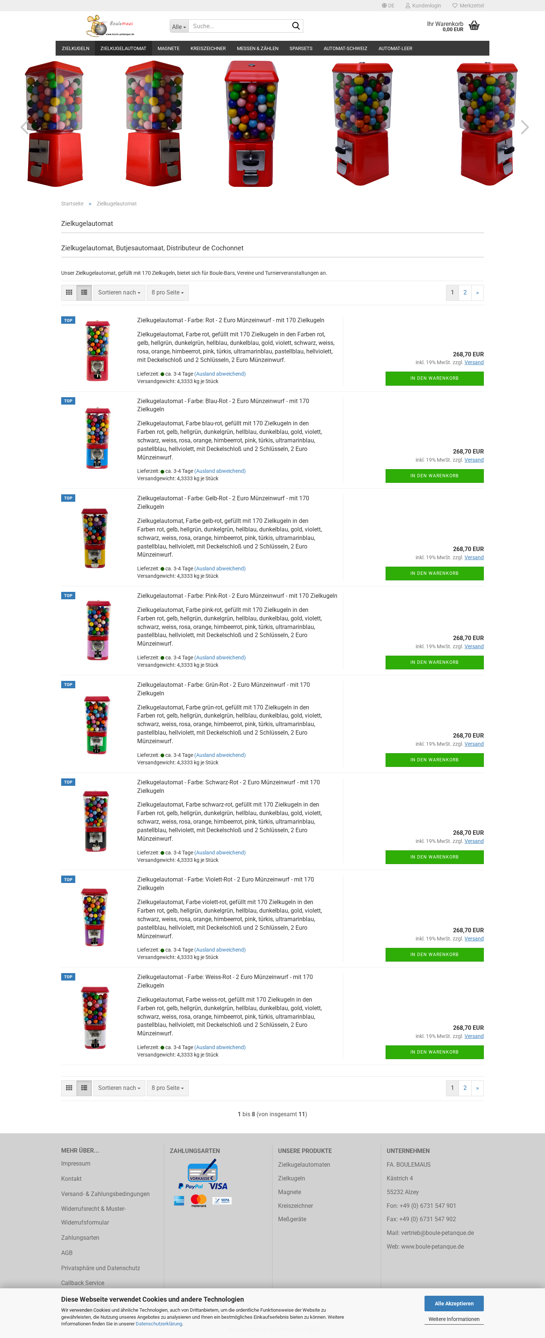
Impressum (75, 1163)
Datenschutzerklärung (159, 1324)
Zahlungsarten (80, 1237)
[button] (388, 5)
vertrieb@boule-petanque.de (437, 1232)
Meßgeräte (292, 1219)
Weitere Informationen (454, 1319)
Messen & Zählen (257, 48)
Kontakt (71, 1178)
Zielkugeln (75, 48)
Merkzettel (471, 6)
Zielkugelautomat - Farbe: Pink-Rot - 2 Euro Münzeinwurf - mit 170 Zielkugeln (237, 595)
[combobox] (119, 293)
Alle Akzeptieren (454, 1303)
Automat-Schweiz (345, 48)
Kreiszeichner (208, 48)
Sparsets (301, 48)
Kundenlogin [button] (425, 6)
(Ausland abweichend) (220, 374)
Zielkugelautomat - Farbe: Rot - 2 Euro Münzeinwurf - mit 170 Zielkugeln (230, 320)
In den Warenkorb (434, 378)
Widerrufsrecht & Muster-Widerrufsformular (93, 1215)
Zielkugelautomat (123, 48)
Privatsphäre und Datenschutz (100, 1268)
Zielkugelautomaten (304, 1164)
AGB (67, 1252)
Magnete (168, 48)
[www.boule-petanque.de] (110, 26)
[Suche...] (296, 26)
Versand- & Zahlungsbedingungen (105, 1193)
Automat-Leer (395, 48)
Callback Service (82, 1282)
